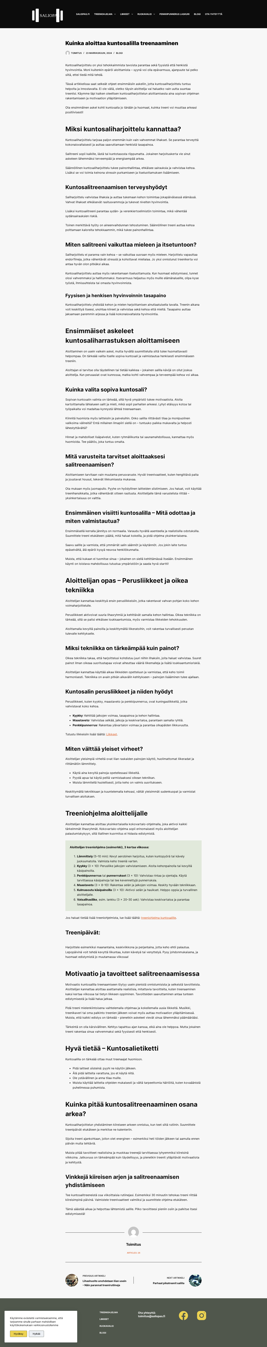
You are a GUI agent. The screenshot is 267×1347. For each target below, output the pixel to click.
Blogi (197, 14)
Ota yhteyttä (213, 14)
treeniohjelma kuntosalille (158, 918)
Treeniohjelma (103, 14)
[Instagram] (201, 1315)
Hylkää (36, 1333)
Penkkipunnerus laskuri (174, 14)
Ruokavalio (144, 14)
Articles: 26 (133, 1253)
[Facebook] (183, 1315)
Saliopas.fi (83, 14)
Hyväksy (18, 1333)
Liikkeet (125, 14)
